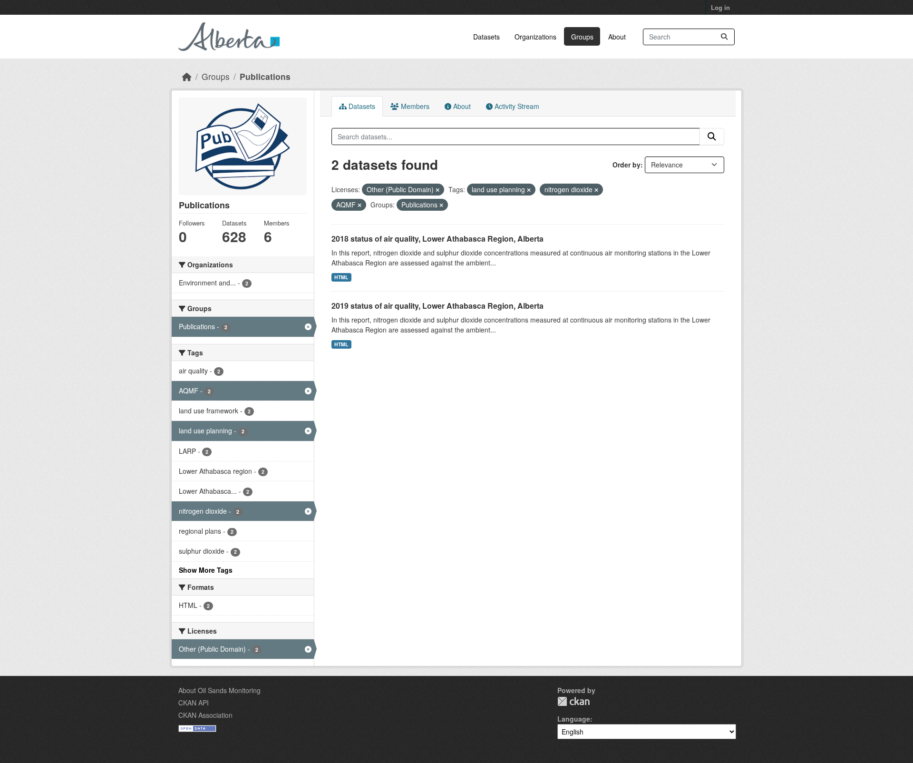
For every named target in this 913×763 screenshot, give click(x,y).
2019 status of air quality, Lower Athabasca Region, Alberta (437, 305)
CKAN (573, 701)
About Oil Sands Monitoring (219, 690)
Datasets (486, 36)
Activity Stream (516, 106)
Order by (626, 164)
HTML (341, 277)
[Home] (187, 76)
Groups (582, 36)
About (617, 36)
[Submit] (724, 37)
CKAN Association (205, 715)
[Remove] (437, 190)
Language (573, 719)
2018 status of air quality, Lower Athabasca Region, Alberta (437, 238)
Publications (265, 76)
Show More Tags (206, 570)
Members (414, 106)
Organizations (535, 36)
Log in (720, 7)
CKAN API (193, 702)
